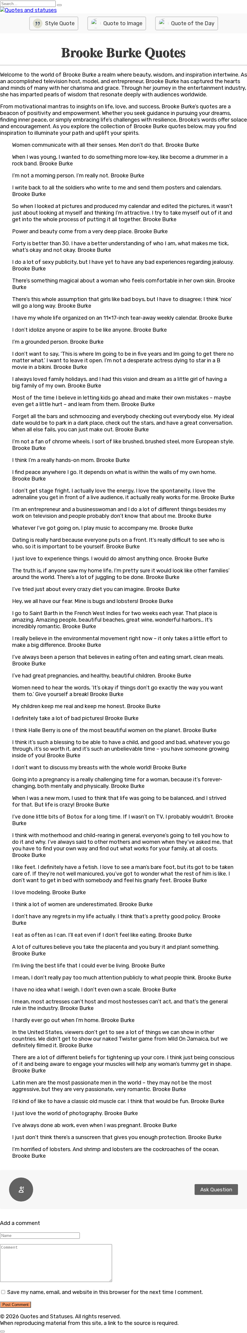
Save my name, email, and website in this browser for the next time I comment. (105, 1292)
